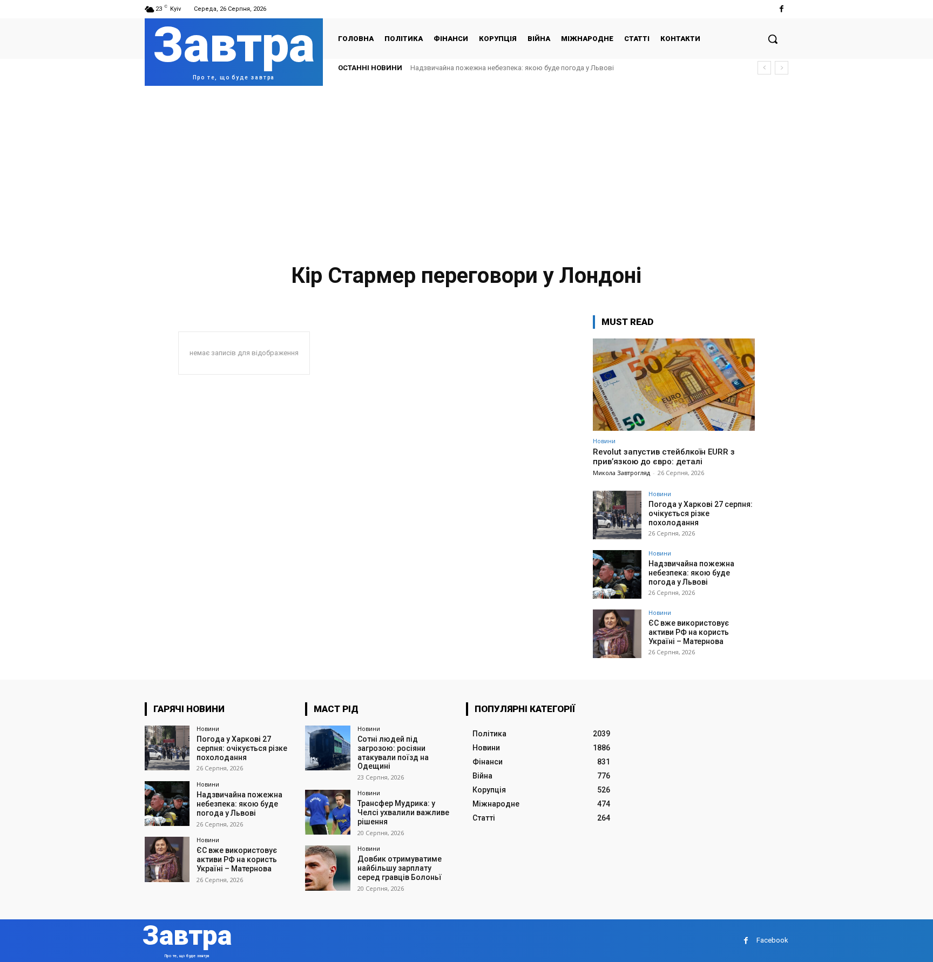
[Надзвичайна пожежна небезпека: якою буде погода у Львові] (617, 574)
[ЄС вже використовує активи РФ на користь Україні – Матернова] (617, 633)
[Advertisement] (466, 166)
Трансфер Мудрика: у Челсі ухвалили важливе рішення (403, 812)
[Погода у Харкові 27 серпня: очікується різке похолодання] (617, 515)
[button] (772, 39)
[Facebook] (781, 9)
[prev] (764, 67)
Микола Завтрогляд (621, 473)
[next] (781, 67)
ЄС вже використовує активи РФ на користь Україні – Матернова (688, 632)
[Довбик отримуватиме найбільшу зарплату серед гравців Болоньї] (327, 867)
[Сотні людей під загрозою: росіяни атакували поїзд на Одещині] (327, 748)
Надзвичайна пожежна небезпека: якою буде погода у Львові (512, 68)
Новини (604, 441)
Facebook (772, 940)
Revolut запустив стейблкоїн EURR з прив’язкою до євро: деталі (664, 456)
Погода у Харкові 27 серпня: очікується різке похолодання (700, 513)
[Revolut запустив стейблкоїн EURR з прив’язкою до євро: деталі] (674, 384)
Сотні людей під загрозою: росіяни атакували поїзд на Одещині (393, 752)
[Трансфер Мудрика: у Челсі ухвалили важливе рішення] (327, 812)
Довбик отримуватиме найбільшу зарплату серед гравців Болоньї (399, 868)
